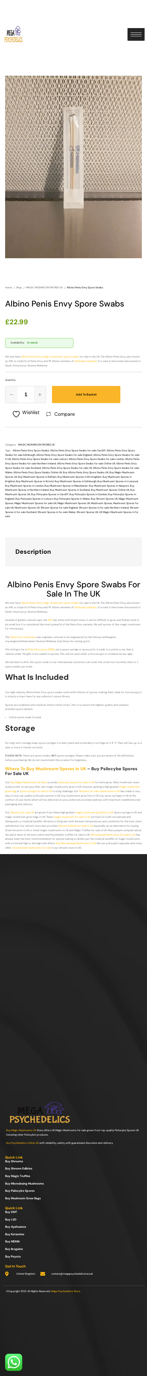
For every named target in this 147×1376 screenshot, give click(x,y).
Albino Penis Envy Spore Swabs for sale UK (67, 468)
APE (50, 620)
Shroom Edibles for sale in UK (75, 825)
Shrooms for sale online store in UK (99, 791)
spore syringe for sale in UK (36, 791)
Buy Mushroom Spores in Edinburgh (75, 481)
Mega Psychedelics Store (65, 1291)
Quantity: (10, 379)
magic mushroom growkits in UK (94, 812)
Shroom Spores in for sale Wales (57, 512)
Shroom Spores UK (87, 512)
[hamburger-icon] (136, 34)
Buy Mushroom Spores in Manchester (66, 485)
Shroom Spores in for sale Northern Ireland (104, 507)
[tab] (66, 551)
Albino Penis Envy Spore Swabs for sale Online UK (86, 463)
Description (33, 552)
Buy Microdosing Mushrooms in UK (76, 843)
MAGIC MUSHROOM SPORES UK (36, 444)
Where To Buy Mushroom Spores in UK (45, 769)
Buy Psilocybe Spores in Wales (72, 498)
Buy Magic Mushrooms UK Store (28, 782)
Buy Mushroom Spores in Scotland (70, 489)
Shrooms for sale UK (22, 812)
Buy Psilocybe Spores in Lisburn (34, 498)
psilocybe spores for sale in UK (76, 782)
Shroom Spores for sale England (59, 507)
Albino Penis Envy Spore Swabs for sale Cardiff (78, 450)
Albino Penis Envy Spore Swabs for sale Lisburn (40, 459)
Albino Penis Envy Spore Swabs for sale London (96, 459)
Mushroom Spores (101, 503)
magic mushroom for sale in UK (72, 816)
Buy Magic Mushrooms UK (21, 1130)
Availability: (18, 342)
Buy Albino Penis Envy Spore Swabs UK (85, 472)
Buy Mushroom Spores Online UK (110, 489)
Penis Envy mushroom (23, 637)
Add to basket (86, 394)
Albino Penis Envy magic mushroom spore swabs (50, 356)
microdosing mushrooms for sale (31, 847)
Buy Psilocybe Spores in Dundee (88, 494)
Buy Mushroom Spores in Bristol (35, 481)
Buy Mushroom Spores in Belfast (37, 476)
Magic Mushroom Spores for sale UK (35, 503)
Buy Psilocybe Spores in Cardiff (49, 494)
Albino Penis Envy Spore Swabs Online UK (37, 472)
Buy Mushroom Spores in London (24, 485)
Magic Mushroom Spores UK (73, 503)
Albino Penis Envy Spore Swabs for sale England (64, 454)
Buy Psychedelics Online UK (22, 1142)
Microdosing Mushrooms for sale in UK (113, 834)
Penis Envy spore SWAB (41, 649)
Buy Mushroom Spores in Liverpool (117, 481)
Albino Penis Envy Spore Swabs (31, 450)
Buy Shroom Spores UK (104, 498)
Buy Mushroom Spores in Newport (109, 485)
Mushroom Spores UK (27, 507)
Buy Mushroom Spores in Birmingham (79, 476)
